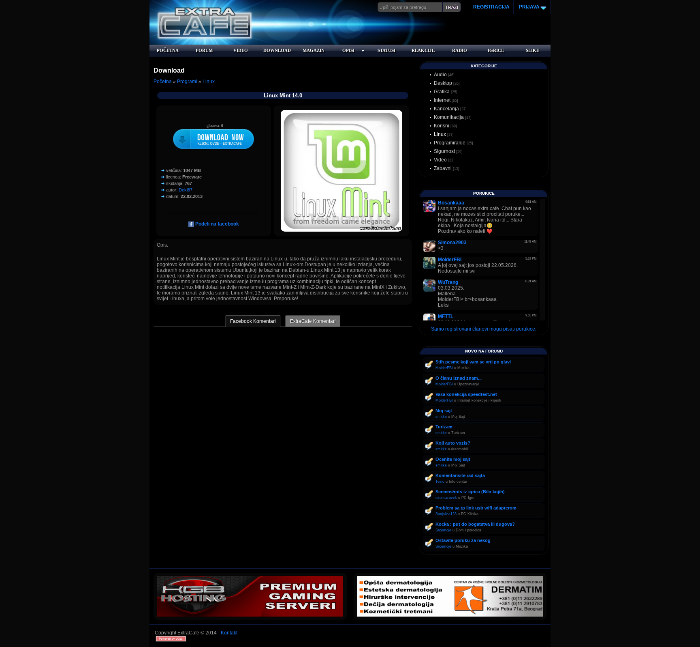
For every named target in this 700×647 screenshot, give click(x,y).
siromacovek (446, 498)
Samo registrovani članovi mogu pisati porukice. (483, 329)
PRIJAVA (529, 7)
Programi (187, 81)
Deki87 (185, 189)
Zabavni (443, 168)
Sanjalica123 (446, 514)
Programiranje (449, 143)
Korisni (441, 126)
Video (440, 160)
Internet (442, 100)
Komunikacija (449, 117)
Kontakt (229, 633)
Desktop (443, 83)
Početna (163, 81)
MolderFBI (444, 368)
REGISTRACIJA (491, 7)
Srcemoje (443, 530)
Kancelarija (446, 109)
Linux (209, 81)
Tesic (439, 481)
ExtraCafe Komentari (313, 321)
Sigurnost (444, 151)
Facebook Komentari (253, 321)
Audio (440, 74)
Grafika (442, 92)
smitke (441, 417)
